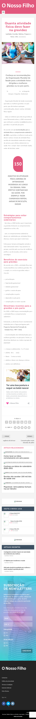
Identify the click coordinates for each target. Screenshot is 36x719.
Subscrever (27, 651)
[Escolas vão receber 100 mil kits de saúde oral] (18, 473)
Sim (7, 632)
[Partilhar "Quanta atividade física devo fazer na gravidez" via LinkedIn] (22, 422)
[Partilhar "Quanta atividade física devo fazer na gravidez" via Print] (29, 422)
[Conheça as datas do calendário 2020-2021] (18, 463)
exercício (23, 122)
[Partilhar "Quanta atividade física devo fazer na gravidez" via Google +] (14, 422)
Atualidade (8, 34)
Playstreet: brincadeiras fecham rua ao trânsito (17, 488)
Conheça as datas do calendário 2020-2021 (18, 467)
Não (7, 635)
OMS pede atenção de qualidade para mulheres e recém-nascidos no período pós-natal (17, 568)
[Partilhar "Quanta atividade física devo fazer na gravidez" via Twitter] (10, 422)
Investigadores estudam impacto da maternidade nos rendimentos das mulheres (17, 553)
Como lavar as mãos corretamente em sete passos (16, 457)
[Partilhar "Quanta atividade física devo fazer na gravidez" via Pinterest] (18, 422)
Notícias (21, 34)
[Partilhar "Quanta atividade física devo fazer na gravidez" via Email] (26, 422)
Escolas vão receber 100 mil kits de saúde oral (17, 478)
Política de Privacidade (18, 716)
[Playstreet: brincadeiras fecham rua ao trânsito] (18, 483)
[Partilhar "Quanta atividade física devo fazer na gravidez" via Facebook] (6, 422)
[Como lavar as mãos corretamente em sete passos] (18, 452)
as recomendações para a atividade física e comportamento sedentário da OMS (18, 132)
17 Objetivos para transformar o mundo (14, 560)
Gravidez (15, 34)
